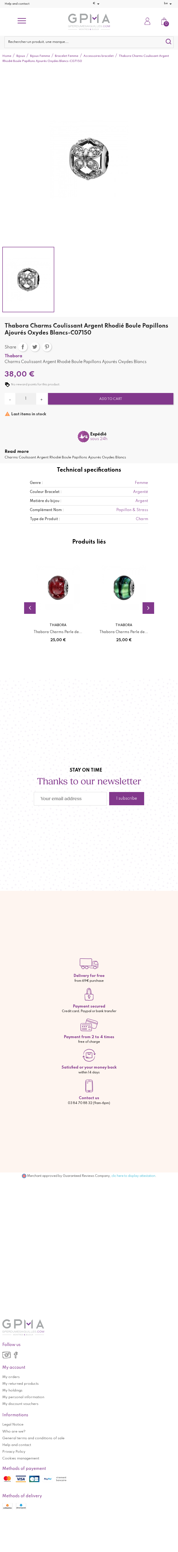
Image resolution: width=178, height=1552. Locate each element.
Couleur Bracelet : (46, 492)
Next (148, 608)
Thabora (13, 356)
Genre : (36, 483)
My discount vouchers (20, 1404)
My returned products (20, 1384)
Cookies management (20, 1458)
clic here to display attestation (133, 1176)
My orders (11, 1377)
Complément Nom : (47, 510)
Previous (30, 608)
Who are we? (13, 1431)
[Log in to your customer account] (147, 22)
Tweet (34, 346)
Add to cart (110, 399)
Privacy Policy (13, 1452)
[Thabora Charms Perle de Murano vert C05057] (124, 588)
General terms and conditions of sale (33, 1438)
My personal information (23, 1397)
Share (22, 346)
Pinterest (46, 346)
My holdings (12, 1390)
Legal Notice (12, 1424)
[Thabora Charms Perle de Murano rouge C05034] (58, 588)
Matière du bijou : (45, 501)
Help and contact (17, 3)
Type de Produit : (45, 519)
